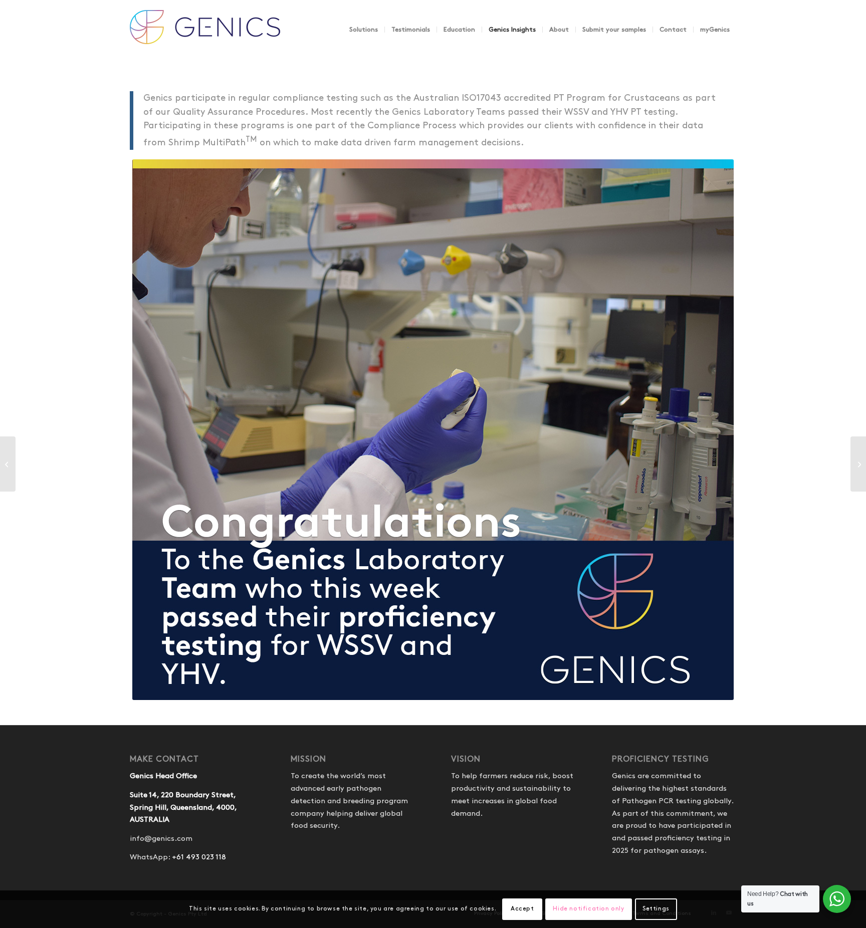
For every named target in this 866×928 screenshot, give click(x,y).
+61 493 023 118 (199, 857)
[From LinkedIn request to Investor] (858, 464)
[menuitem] (363, 29)
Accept (522, 908)
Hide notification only (588, 908)
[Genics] (205, 39)
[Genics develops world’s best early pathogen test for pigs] (8, 464)
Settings (656, 908)
